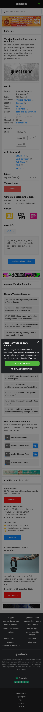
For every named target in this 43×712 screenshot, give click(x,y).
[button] (21, 369)
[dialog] (21, 356)
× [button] (38, 342)
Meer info (32, 358)
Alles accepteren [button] (22, 363)
